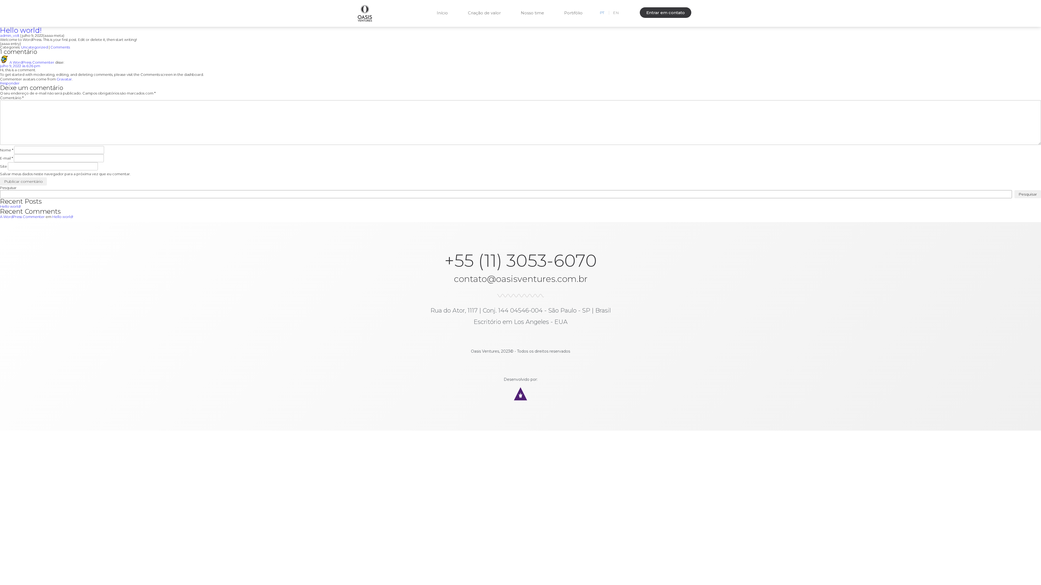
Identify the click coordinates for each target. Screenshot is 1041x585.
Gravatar (64, 79)
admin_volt (10, 35)
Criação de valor (484, 12)
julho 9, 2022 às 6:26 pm (20, 66)
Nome (6, 150)
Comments (60, 47)
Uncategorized (34, 47)
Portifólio (573, 12)
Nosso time (532, 12)
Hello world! (20, 30)
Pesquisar (8, 188)
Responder (10, 83)
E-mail (6, 158)
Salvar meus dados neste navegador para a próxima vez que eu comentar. (65, 174)
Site (3, 166)
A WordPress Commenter (31, 62)
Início (442, 12)
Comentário (12, 98)
